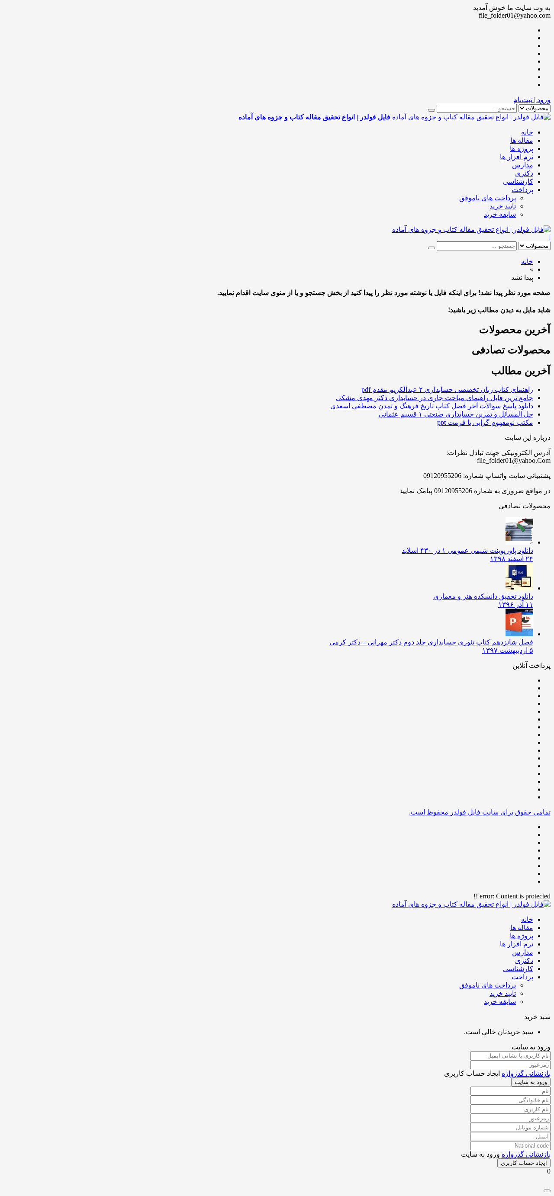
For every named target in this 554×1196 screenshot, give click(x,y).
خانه (527, 132)
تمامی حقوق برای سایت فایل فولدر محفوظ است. (480, 812)
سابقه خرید (500, 214)
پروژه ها (521, 148)
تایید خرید (503, 206)
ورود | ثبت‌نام (532, 99)
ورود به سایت (531, 1082)
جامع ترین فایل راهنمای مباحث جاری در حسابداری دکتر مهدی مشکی (434, 397)
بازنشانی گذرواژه (526, 1073)
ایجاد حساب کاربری (524, 1163)
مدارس (522, 165)
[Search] (431, 110)
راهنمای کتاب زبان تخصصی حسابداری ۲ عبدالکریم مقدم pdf (447, 389)
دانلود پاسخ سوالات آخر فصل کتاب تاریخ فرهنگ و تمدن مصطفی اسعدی (431, 406)
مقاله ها (521, 140)
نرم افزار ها (516, 156)
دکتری (524, 173)
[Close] (547, 1191)
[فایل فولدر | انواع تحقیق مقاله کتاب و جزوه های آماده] (471, 229)
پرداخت (522, 189)
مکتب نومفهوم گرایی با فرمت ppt (485, 422)
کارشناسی (518, 181)
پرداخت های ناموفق (487, 198)
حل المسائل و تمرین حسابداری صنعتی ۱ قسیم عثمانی (456, 414)
